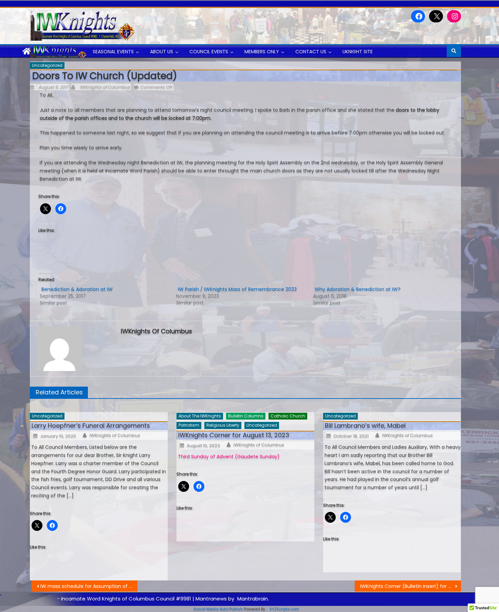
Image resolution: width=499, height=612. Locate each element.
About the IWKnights (200, 416)
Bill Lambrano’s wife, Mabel (365, 425)
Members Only (261, 51)
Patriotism (189, 425)
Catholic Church (288, 416)
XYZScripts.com (284, 609)
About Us (161, 51)
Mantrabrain (252, 598)
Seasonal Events (113, 51)
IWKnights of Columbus (105, 87)
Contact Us (310, 51)
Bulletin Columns (245, 416)
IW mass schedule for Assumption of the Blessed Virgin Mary (89, 586)
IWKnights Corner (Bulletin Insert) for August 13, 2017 (410, 586)
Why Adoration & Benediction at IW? (358, 289)
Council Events (208, 51)
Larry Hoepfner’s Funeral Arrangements (91, 425)
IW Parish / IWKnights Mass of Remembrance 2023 (237, 289)
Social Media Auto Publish (218, 609)
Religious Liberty (222, 425)
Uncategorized (47, 65)
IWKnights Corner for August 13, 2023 (233, 435)
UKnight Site (358, 51)
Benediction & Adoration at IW (77, 289)
